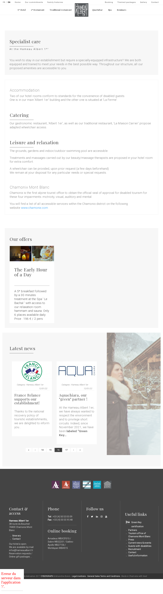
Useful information (138, 555)
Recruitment (134, 549)
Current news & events (139, 543)
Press (131, 539)
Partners (132, 530)
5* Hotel (22, 9)
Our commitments (34, 2)
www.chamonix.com (34, 208)
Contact (155, 2)
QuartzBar (97, 9)
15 (51, 450)
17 (67, 450)
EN (9, 2)
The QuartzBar (87, 485)
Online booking (62, 530)
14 (43, 450)
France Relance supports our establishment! (27, 399)
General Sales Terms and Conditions (103, 576)
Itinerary (16, 535)
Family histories (55, 2)
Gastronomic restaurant (66, 485)
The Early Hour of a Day (30, 271)
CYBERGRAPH (47, 576)
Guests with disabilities (139, 546)
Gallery (143, 2)
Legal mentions (79, 576)
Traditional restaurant (60, 9)
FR (4, 2)
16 (59, 450)
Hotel (56, 485)
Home (18, 2)
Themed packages (126, 2)
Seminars (121, 9)
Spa (110, 9)
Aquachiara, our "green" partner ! (73, 397)
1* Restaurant (37, 9)
